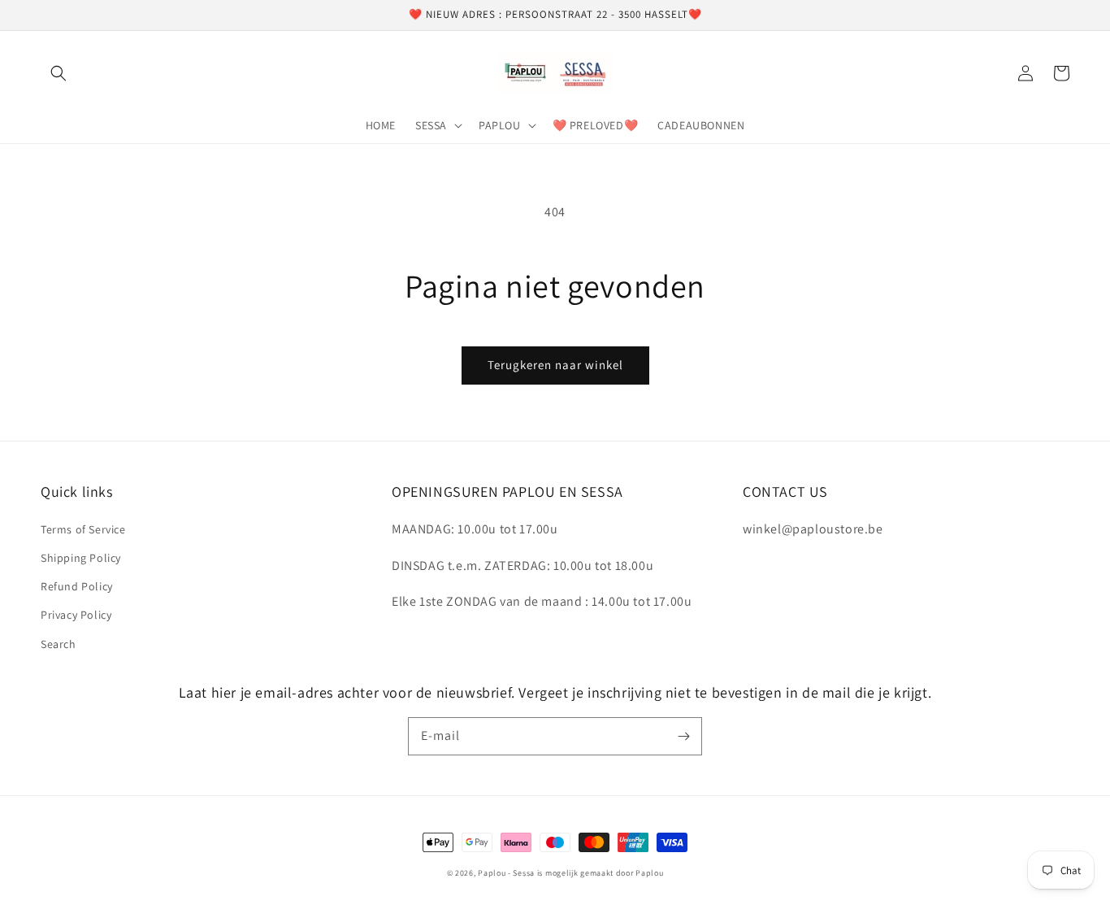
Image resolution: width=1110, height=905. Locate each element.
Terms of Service (83, 529)
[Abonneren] (683, 736)
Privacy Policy (76, 614)
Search (58, 644)
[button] (58, 73)
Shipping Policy (81, 557)
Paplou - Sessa (506, 873)
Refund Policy (77, 586)
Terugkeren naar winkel (555, 364)
